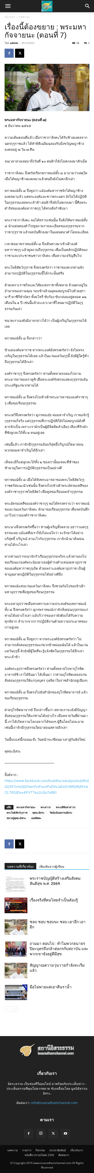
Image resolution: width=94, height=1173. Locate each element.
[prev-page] (7, 1009)
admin (14, 43)
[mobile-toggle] (7, 6)
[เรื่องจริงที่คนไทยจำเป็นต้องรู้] (16, 905)
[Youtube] (65, 1133)
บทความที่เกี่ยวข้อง (20, 866)
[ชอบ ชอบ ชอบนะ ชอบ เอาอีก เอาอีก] (16, 927)
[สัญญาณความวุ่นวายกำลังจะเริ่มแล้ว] (16, 970)
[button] (87, 6)
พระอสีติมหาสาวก (66, 807)
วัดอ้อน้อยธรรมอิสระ (61, 812)
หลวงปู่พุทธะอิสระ (16, 818)
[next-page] (15, 1009)
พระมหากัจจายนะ (26, 807)
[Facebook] (9, 53)
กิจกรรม (40, 1150)
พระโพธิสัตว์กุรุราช (17, 812)
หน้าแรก (10, 17)
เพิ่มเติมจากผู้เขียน (51, 866)
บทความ (24, 17)
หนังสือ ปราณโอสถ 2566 (39, 1155)
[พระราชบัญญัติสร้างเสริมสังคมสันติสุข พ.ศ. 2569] (16, 883)
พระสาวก (46, 807)
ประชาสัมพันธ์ (57, 1150)
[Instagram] (40, 1133)
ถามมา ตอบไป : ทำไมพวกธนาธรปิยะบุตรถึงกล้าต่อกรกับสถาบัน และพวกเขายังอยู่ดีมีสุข (59, 948)
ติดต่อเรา (63, 1155)
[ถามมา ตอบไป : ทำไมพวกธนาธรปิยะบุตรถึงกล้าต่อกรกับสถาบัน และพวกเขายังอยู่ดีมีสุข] (16, 949)
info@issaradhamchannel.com (54, 1103)
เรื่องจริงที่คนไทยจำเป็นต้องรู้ (54, 900)
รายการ (26, 1150)
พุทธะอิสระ (38, 812)
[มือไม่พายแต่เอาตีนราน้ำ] (16, 992)
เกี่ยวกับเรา (76, 1150)
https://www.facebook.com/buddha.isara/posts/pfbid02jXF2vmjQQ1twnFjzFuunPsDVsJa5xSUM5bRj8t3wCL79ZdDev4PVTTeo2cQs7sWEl (47, 787)
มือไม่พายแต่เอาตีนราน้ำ (51, 987)
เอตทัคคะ (36, 818)
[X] (19, 53)
